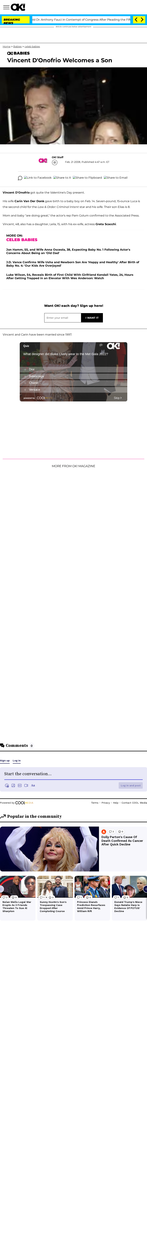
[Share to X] (62, 178)
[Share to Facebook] (38, 178)
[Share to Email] (115, 178)
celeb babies (32, 46)
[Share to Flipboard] (87, 178)
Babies (17, 46)
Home (6, 46)
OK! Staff (57, 157)
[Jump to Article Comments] (20, 178)
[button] (7, 7)
